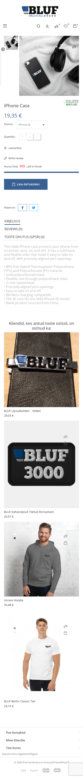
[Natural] (15, 632)
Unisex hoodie (13, 600)
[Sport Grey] (15, 628)
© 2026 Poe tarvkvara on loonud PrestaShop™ (41, 762)
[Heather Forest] (15, 538)
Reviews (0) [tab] (13, 229)
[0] (56, 26)
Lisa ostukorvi (28, 184)
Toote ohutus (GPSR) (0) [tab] (24, 237)
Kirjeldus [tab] (12, 221)
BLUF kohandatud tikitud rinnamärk (29, 512)
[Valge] (15, 534)
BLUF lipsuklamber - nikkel (22, 411)
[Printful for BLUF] (71, 103)
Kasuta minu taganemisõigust (20, 754)
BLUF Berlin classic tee (19, 701)
